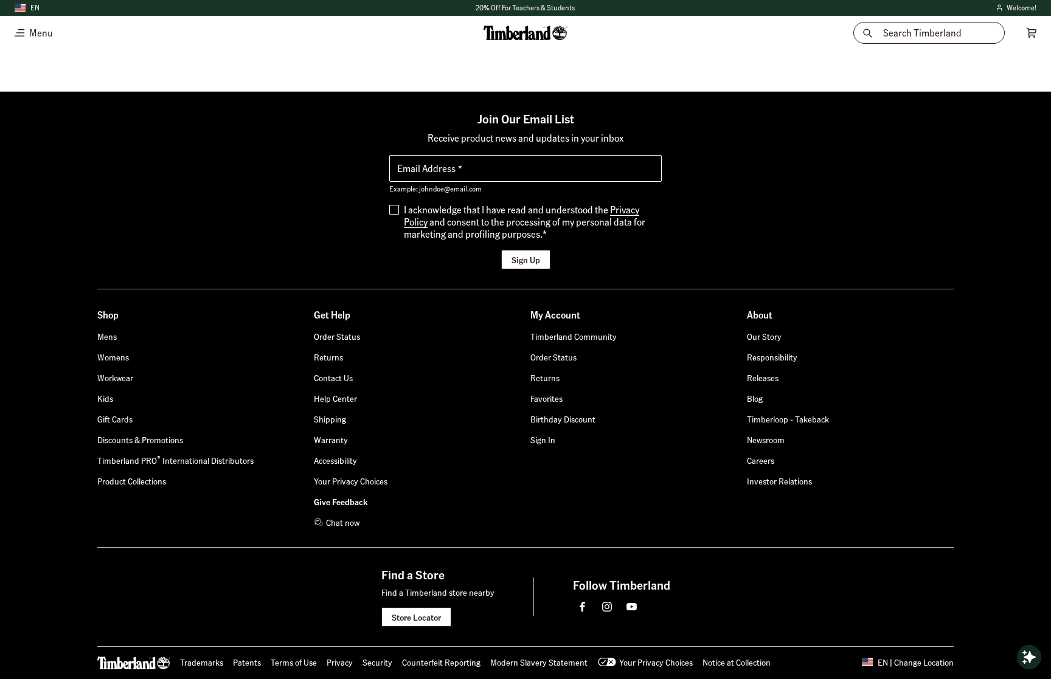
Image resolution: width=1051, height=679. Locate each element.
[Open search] (1029, 657)
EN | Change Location (916, 662)
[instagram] (607, 606)
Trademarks (201, 662)
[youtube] (631, 606)
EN (35, 7)
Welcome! (1015, 8)
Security (377, 662)
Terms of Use (294, 662)
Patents (247, 662)
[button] (542, 439)
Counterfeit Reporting (441, 662)
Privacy (340, 662)
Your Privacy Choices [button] (656, 662)
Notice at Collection (736, 662)
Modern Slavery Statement (539, 662)
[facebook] (582, 606)
